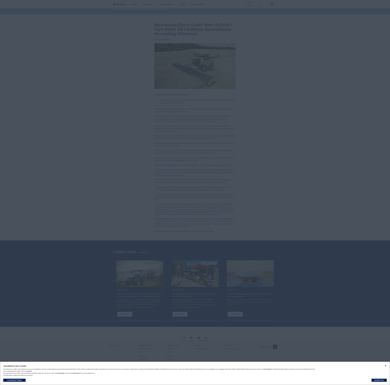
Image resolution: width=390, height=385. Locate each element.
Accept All (379, 380)
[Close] (385, 366)
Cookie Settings (14, 380)
